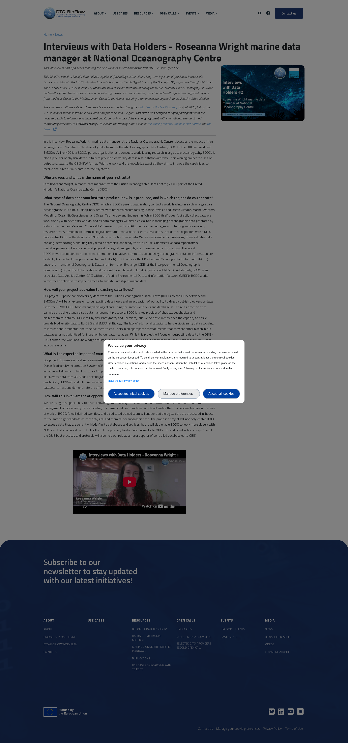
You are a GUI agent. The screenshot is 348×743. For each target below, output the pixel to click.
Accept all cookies (221, 393)
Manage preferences (178, 393)
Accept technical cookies (131, 393)
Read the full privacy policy (124, 380)
